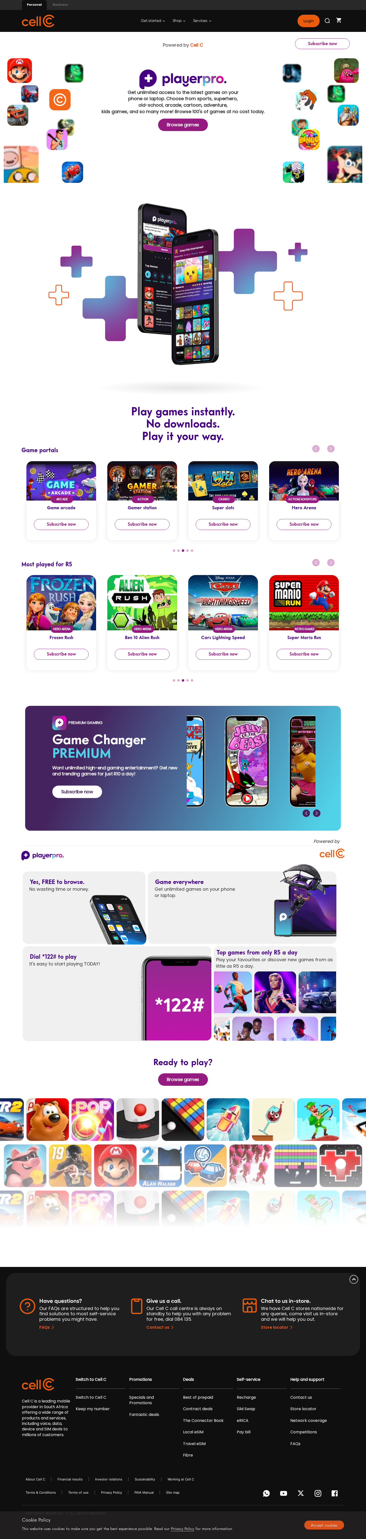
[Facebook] (336, 1495)
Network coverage (308, 1420)
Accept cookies (324, 1525)
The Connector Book (203, 1420)
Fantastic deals (144, 1414)
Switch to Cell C (91, 1379)
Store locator (274, 1327)
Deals (188, 1379)
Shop (177, 21)
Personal (34, 4)
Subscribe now (322, 43)
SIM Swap (246, 1409)
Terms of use (78, 1492)
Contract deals (198, 1409)
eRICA (242, 1420)
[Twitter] (301, 1495)
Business (60, 4)
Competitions (303, 1432)
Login (308, 21)
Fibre (188, 1455)
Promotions (140, 1379)
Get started (151, 21)
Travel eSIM (194, 1444)
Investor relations (108, 1479)
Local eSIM (193, 1432)
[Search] (327, 21)
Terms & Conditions (41, 1492)
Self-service (248, 1379)
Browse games (183, 125)
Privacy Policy (111, 1492)
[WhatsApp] (267, 1495)
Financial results (70, 1479)
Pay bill (243, 1432)
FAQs (44, 1327)
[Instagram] (318, 1495)
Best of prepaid (198, 1397)
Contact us (157, 1327)
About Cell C (35, 1479)
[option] (56, 500)
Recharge (246, 1397)
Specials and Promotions (141, 1400)
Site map (173, 1492)
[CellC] (38, 20)
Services (200, 21)
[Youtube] (284, 1495)
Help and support (307, 1379)
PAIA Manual (144, 1492)
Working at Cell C (181, 1479)
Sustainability (145, 1479)
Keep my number (93, 1409)
